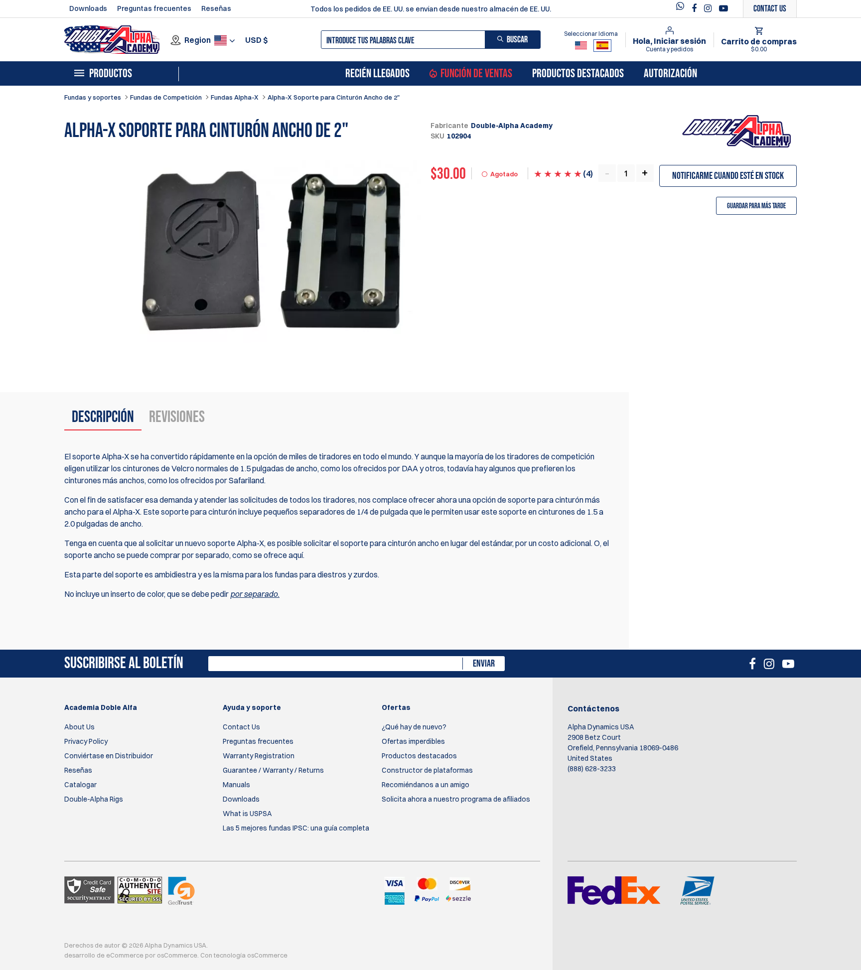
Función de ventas (476, 74)
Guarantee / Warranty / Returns (273, 770)
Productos (110, 74)
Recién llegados (377, 74)
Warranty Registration (258, 755)
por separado (254, 594)
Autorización (670, 74)
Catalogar (80, 784)
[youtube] (723, 8)
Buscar (517, 39)
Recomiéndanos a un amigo (425, 784)
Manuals (236, 784)
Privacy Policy (86, 741)
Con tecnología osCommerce (243, 955)
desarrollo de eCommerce (104, 955)
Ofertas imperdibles (413, 741)
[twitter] (682, 8)
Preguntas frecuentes (154, 8)
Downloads (88, 8)
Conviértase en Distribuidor (108, 755)
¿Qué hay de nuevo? (414, 726)
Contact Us (241, 726)
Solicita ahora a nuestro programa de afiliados (456, 799)
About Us (79, 726)
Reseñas (216, 8)
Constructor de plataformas (427, 770)
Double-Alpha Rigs (93, 799)
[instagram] (709, 8)
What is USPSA (247, 813)
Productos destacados (578, 74)
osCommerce (177, 955)
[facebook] (695, 8)
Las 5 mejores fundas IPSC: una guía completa (296, 828)
